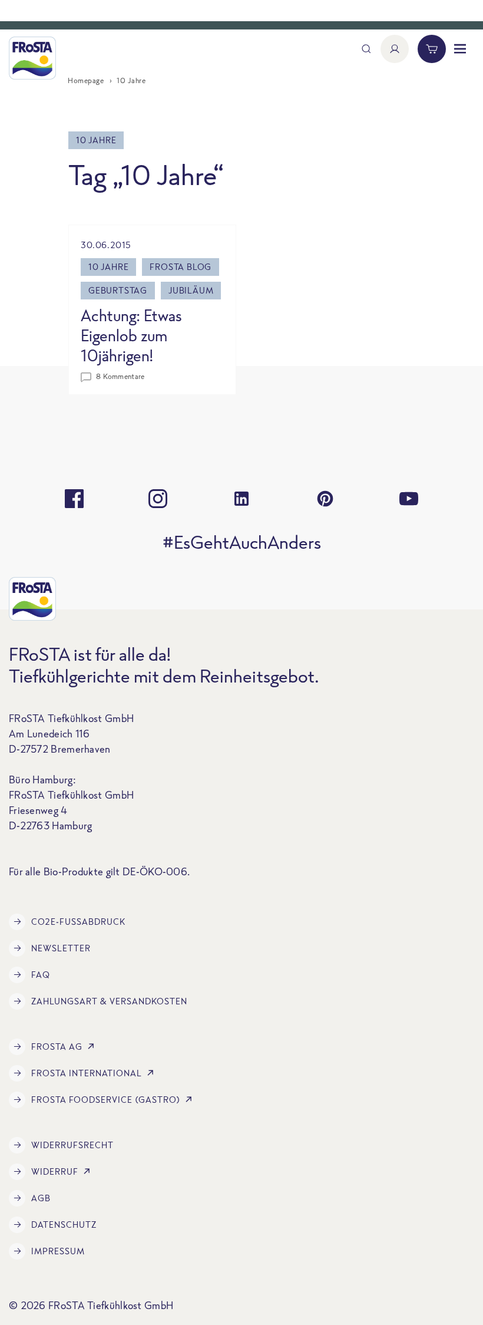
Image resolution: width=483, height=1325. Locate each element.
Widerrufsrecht (72, 1145)
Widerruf (54, 1171)
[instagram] (157, 498)
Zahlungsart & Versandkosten (109, 1001)
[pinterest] (325, 498)
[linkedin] (241, 498)
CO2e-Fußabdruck (78, 921)
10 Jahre (108, 266)
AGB (41, 1198)
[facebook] (74, 498)
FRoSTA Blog (180, 266)
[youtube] (408, 498)
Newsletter (61, 948)
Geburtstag (117, 290)
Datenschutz (64, 1224)
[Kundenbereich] (395, 49)
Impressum (58, 1251)
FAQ (40, 974)
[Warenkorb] (432, 49)
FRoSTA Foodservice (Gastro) (105, 1099)
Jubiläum (190, 290)
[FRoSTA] (32, 58)
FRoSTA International (86, 1073)
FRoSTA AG (56, 1046)
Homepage (86, 80)
